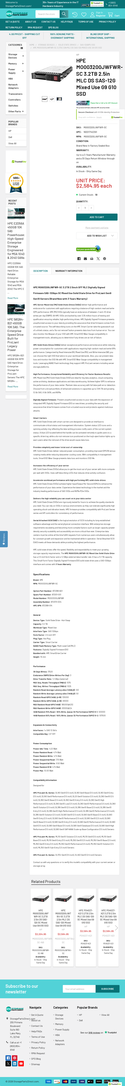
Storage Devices (12, 56)
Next (116, 928)
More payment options (96, 227)
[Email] (85, 258)
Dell (10, 137)
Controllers (14, 99)
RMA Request (35, 27)
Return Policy (13, 27)
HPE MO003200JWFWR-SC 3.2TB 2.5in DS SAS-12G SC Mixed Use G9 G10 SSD (41, 918)
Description (40, 270)
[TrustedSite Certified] (97, 4)
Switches (13, 105)
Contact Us (48, 21)
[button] (97, 235)
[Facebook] (79, 258)
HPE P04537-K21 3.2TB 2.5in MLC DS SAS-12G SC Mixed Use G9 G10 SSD (85, 916)
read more (12, 297)
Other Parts (14, 111)
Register (101, 15)
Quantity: (82, 201)
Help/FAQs (67, 21)
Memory (12, 63)
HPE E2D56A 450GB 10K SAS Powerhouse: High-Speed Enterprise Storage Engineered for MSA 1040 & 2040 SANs (16, 240)
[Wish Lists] (84, 14)
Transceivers (15, 93)
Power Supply (11, 71)
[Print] (92, 258)
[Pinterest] (104, 258)
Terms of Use (85, 21)
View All (12, 143)
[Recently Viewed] (75, 14)
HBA (10, 78)
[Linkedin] (14, 1063)
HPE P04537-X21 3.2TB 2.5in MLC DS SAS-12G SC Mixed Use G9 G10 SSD (108, 916)
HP (9, 130)
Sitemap (35, 1064)
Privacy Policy (107, 21)
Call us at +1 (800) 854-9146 (15, 1046)
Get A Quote (12, 21)
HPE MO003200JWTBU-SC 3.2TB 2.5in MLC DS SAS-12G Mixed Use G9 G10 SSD (63, 918)
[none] (52, 73)
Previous (32, 928)
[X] (98, 258)
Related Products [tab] (45, 881)
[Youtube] (21, 1063)
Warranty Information (68, 270)
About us (30, 21)
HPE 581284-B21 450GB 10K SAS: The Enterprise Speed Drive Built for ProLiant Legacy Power (16, 334)
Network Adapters (13, 86)
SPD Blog (53, 27)
